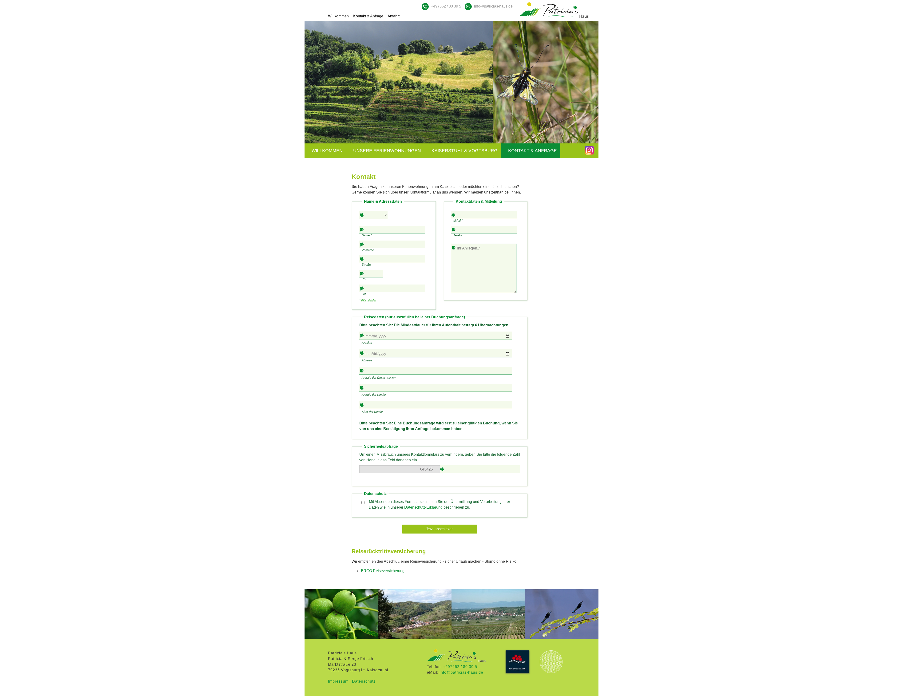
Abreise (367, 360)
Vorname (368, 250)
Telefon (458, 235)
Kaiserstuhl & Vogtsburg (465, 150)
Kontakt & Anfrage (368, 16)
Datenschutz (364, 681)
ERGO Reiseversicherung (382, 571)
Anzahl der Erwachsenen (379, 377)
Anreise (367, 342)
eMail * (458, 220)
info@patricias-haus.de (493, 6)
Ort (364, 294)
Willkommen (338, 16)
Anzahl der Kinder (374, 394)
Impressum (338, 681)
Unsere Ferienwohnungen (387, 150)
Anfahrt (394, 16)
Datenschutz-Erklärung (423, 507)
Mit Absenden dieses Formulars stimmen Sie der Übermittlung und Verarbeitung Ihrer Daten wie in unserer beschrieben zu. (439, 504)
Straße (366, 264)
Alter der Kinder (372, 412)
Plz (364, 279)
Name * (367, 235)
